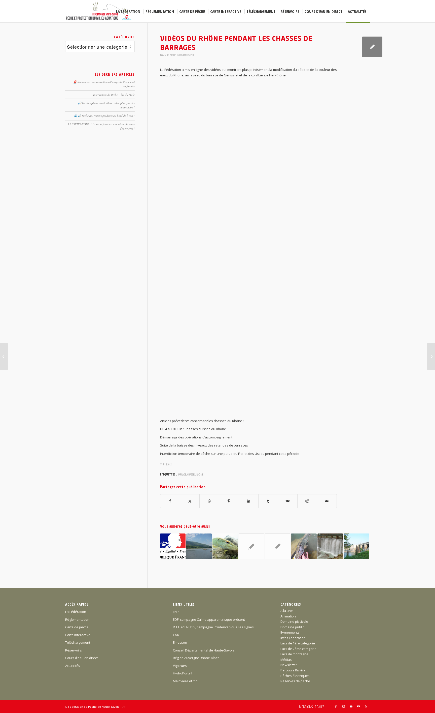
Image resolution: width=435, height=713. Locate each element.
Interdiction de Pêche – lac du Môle (114, 95)
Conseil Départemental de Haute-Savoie (204, 650)
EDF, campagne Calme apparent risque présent (209, 619)
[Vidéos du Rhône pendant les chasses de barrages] (372, 47)
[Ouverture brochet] (303, 546)
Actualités (72, 665)
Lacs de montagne (294, 654)
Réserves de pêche (295, 681)
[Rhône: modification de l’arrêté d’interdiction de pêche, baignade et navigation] (277, 546)
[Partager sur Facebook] (170, 501)
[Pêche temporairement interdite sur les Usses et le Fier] (173, 546)
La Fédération (75, 611)
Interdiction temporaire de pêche (185, 453)
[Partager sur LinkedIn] (248, 501)
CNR (176, 635)
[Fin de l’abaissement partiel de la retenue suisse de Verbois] (356, 546)
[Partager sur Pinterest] (229, 501)
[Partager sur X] (190, 501)
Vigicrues (180, 665)
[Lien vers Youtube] (351, 706)
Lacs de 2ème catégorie (298, 648)
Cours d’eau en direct (81, 658)
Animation (288, 616)
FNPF (176, 611)
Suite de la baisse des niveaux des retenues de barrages (204, 445)
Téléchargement (77, 642)
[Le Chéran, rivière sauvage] (4, 356)
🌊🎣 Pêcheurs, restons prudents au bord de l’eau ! (104, 115)
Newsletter (288, 665)
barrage (181, 474)
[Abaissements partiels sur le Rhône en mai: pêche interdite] (199, 546)
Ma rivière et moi (185, 681)
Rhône (199, 474)
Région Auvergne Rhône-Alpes (196, 658)
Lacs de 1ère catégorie (297, 643)
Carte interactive (77, 635)
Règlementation (77, 619)
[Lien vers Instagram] (343, 706)
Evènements (290, 632)
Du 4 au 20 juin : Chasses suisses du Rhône (193, 429)
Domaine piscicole (294, 621)
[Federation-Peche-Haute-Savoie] (99, 11)
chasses (191, 474)
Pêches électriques (295, 675)
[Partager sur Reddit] (307, 501)
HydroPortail (182, 673)
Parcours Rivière (293, 670)
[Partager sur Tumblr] (268, 501)
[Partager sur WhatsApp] (209, 501)
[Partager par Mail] (327, 501)
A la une (286, 610)
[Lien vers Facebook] (336, 706)
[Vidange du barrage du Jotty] (330, 546)
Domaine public (168, 55)
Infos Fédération (185, 55)
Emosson (180, 642)
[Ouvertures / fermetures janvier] (225, 546)
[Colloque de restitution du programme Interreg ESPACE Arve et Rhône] (251, 546)
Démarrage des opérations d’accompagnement (196, 437)
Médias (286, 659)
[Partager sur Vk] (287, 501)
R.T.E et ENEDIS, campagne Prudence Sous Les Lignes (213, 627)
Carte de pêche (77, 627)
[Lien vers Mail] (358, 706)
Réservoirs (73, 650)
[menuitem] (128, 11)
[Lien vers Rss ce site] (366, 706)
